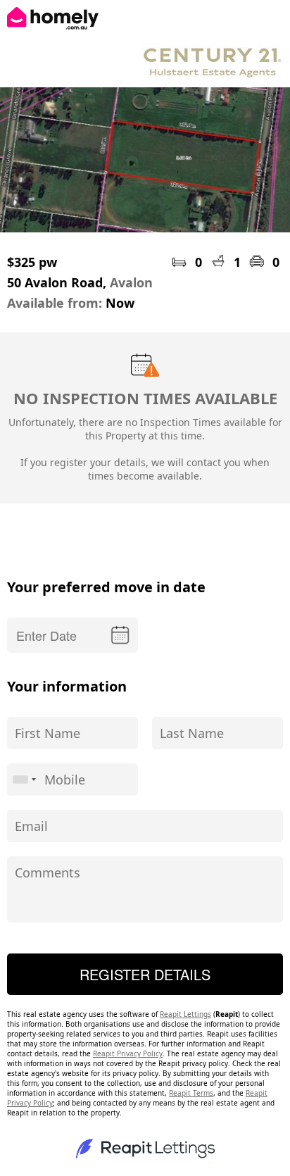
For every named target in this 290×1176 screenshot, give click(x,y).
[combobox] (24, 779)
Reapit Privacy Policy (128, 1053)
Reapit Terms (191, 1093)
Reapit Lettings (185, 1014)
